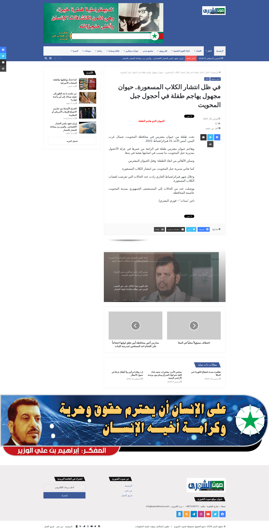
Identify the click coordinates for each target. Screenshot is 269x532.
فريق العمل (126, 495)
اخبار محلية (199, 72)
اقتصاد (198, 51)
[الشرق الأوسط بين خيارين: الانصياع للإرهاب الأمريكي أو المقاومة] (87, 113)
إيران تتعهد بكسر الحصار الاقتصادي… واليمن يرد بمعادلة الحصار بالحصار (152, 56)
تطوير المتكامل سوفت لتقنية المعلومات (152, 526)
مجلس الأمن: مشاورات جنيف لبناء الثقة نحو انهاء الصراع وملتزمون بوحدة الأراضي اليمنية (165, 375)
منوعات (87, 51)
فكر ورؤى (163, 51)
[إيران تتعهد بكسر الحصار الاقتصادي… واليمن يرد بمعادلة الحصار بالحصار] (87, 128)
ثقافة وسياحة (113, 51)
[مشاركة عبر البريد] (203, 137)
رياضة (99, 51)
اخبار (210, 51)
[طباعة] (210, 144)
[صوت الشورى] (214, 10)
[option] (165, 271)
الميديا (75, 51)
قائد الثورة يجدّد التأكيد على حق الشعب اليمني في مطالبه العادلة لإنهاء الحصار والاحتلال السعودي (188, 271)
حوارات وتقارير (132, 51)
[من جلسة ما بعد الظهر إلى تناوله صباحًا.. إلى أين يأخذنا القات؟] (87, 98)
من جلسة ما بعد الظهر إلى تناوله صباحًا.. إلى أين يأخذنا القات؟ (65, 96)
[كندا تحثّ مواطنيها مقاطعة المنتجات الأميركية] (87, 84)
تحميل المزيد (72, 141)
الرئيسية (219, 51)
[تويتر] (210, 137)
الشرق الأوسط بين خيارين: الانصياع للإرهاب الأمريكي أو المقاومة (64, 111)
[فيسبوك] (217, 137)
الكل (207, 79)
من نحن (128, 490)
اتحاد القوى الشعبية (181, 51)
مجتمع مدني (148, 51)
